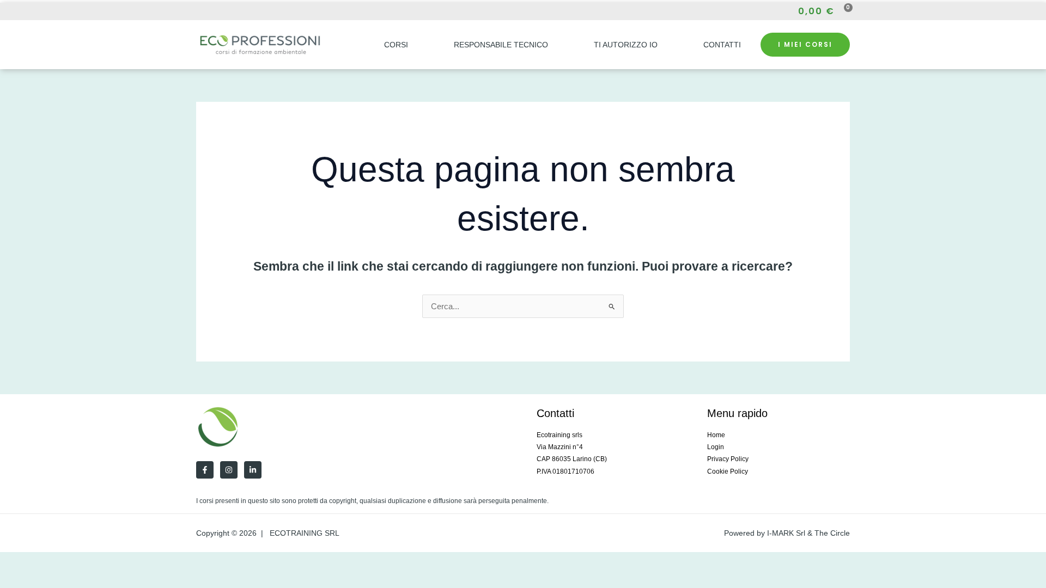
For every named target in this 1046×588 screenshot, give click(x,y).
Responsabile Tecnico (501, 44)
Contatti (722, 44)
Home (716, 435)
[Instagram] (219, 12)
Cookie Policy (727, 471)
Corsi (396, 44)
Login (715, 447)
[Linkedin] (253, 470)
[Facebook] (199, 12)
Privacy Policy (728, 459)
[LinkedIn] (238, 12)
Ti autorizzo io (626, 44)
